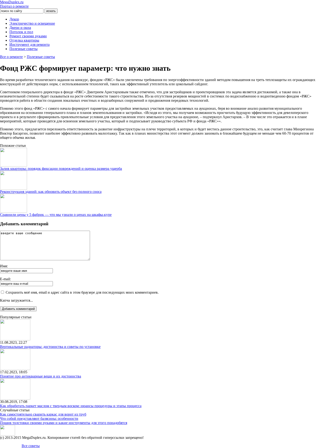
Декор (14, 19)
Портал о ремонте (14, 4)
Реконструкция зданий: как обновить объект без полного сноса (51, 192)
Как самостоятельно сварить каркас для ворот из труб (43, 414)
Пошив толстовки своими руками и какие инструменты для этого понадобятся (63, 423)
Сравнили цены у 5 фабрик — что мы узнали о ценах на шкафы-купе (56, 215)
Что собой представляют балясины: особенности (39, 419)
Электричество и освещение (32, 23)
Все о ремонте (11, 57)
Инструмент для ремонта (29, 45)
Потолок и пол (21, 32)
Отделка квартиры (24, 40)
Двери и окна (20, 28)
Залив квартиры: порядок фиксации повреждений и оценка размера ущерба (61, 169)
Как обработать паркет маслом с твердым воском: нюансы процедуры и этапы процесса (70, 406)
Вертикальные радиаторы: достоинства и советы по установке (50, 347)
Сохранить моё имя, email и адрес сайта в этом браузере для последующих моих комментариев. (82, 292)
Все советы (31, 446)
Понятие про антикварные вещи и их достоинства (40, 376)
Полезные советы (23, 49)
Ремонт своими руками (28, 36)
